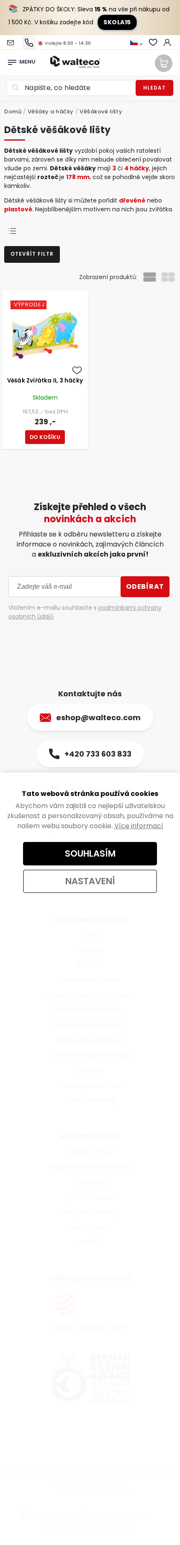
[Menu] (12, 60)
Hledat (154, 87)
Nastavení (90, 881)
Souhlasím (90, 853)
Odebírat (145, 586)
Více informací (138, 826)
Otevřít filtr (32, 253)
